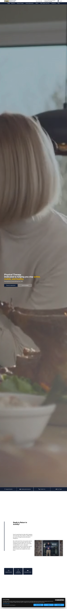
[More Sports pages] (38, 3)
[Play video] (48, 549)
